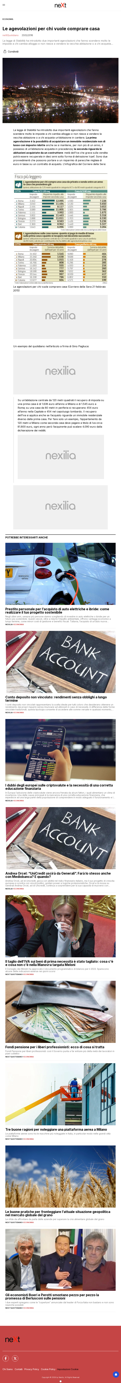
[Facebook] (4, 1356)
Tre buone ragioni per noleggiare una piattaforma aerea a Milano (56, 1129)
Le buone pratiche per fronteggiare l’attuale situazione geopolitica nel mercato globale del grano (57, 1213)
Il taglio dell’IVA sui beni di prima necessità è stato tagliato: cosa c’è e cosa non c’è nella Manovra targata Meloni (59, 963)
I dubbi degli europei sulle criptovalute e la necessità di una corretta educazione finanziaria (59, 787)
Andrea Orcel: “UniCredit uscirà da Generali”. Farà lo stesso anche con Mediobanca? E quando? (58, 875)
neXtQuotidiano (11, 35)
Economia (8, 19)
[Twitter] (13, 1356)
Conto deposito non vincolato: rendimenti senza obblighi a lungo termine (56, 699)
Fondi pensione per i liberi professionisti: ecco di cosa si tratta (54, 1047)
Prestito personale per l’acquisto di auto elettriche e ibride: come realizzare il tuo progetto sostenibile (57, 610)
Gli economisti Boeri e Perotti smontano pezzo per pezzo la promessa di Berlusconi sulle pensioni (52, 1296)
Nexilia (9, 624)
